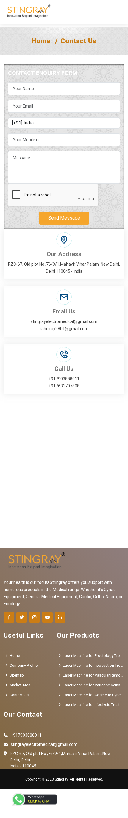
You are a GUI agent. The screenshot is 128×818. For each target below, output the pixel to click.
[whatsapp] (34, 799)
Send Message (64, 218)
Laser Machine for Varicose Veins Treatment (93, 685)
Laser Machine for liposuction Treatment (93, 665)
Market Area (20, 685)
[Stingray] (28, 11)
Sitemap (17, 675)
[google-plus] (47, 617)
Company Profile (24, 665)
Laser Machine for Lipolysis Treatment (93, 705)
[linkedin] (60, 617)
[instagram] (34, 617)
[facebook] (9, 617)
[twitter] (21, 617)
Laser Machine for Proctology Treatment (93, 656)
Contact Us (19, 695)
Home (41, 41)
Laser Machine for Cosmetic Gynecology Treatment (93, 695)
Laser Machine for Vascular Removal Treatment (93, 675)
